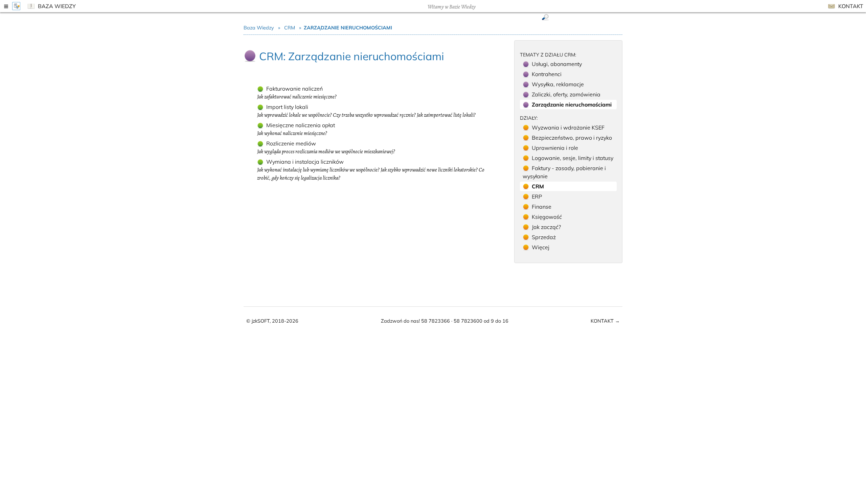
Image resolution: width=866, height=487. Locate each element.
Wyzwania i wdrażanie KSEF (568, 127)
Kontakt (850, 6)
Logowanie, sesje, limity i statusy (572, 158)
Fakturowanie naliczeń (297, 92)
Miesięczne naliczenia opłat (296, 129)
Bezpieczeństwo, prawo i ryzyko (572, 137)
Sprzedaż (544, 237)
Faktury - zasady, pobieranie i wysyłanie (564, 172)
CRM (289, 28)
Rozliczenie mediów (326, 147)
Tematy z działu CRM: (548, 55)
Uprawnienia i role (555, 147)
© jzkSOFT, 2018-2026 (272, 321)
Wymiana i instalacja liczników (370, 170)
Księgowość (547, 216)
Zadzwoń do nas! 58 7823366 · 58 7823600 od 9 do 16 (444, 321)
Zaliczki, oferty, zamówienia (566, 94)
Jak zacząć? (546, 227)
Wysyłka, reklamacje (558, 84)
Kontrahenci (547, 74)
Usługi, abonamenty (557, 64)
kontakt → (605, 321)
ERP (537, 196)
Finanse (541, 206)
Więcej (540, 247)
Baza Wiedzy (56, 6)
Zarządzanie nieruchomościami (572, 104)
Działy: (529, 118)
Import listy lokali (366, 111)
